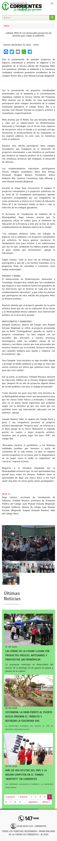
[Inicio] (22, 7)
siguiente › (33, 802)
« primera (10, 796)
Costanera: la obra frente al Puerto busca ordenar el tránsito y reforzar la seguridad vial (28, 717)
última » (46, 802)
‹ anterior (23, 796)
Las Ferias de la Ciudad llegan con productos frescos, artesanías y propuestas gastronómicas (27, 655)
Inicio (6, 25)
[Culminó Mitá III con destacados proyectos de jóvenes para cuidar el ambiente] (28, 543)
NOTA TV (6, 494)
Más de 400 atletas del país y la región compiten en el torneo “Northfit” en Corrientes (26, 775)
